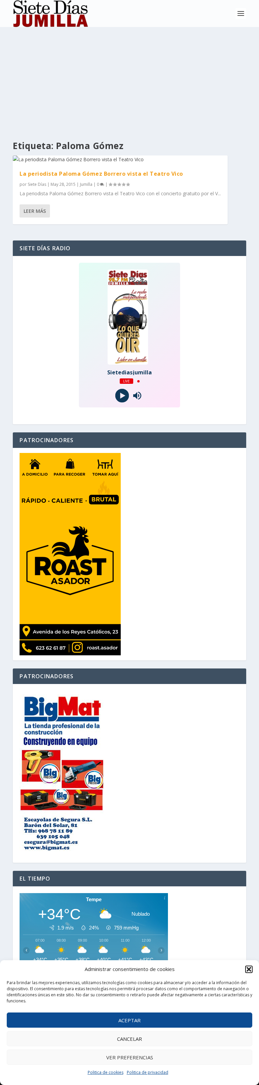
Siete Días (37, 184)
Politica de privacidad (147, 1072)
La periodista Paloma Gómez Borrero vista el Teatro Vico (101, 173)
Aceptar (129, 1020)
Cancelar (129, 1038)
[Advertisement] (129, 77)
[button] (249, 969)
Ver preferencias (129, 1057)
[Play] (122, 395)
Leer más (35, 211)
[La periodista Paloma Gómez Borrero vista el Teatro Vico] (120, 159)
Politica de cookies (105, 1072)
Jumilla (86, 184)
